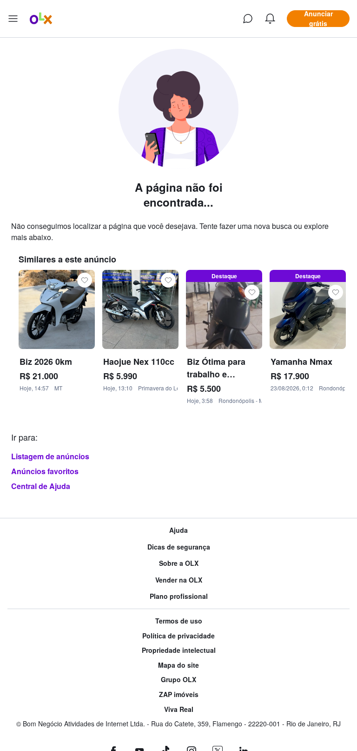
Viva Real (178, 709)
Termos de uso (178, 621)
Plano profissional (179, 596)
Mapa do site (178, 665)
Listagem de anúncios (50, 456)
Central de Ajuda (40, 486)
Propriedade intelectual (179, 650)
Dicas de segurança (178, 547)
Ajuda (178, 530)
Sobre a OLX (178, 563)
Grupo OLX (178, 679)
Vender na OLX (178, 580)
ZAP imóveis (178, 694)
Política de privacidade (178, 635)
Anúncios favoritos (45, 471)
